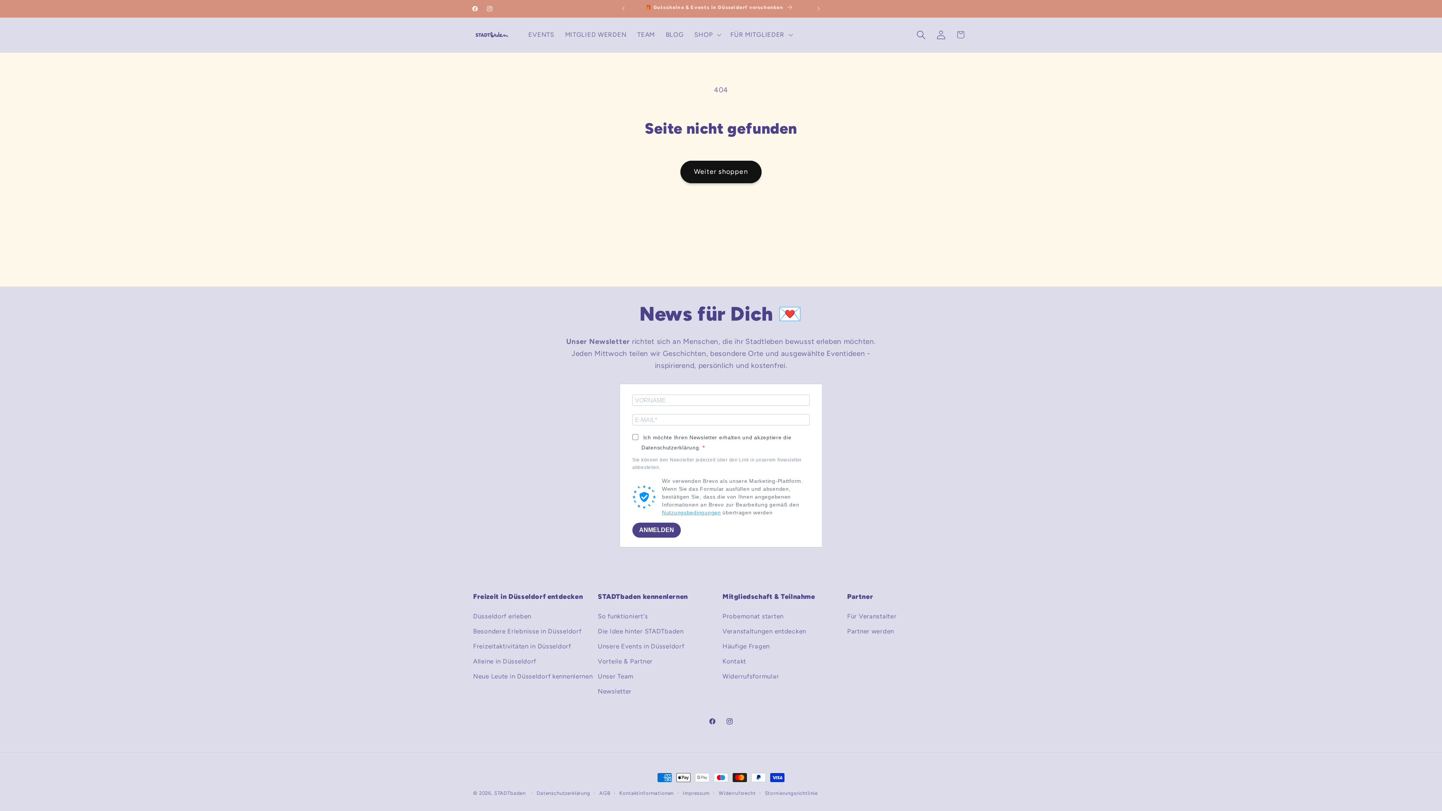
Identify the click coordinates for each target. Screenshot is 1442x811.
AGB (605, 793)
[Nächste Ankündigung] (818, 8)
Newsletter (615, 691)
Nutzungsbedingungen (691, 513)
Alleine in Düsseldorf (504, 661)
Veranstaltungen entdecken (764, 631)
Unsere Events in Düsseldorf (641, 646)
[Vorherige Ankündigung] (623, 8)
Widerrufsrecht (737, 793)
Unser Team (616, 676)
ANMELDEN (656, 530)
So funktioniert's (623, 616)
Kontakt (734, 661)
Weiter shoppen (721, 171)
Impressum (696, 793)
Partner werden (870, 631)
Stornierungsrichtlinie (791, 793)
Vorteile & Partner (625, 661)
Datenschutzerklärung (563, 793)
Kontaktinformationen (646, 793)
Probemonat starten (753, 616)
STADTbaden (510, 793)
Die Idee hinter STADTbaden (641, 631)
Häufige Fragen (746, 646)
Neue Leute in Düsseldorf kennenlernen (533, 676)
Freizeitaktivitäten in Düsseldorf (522, 646)
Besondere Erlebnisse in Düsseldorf (527, 631)
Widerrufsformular (751, 676)
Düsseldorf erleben (502, 616)
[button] (707, 35)
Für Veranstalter (872, 616)
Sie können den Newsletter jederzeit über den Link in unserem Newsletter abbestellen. (717, 463)
